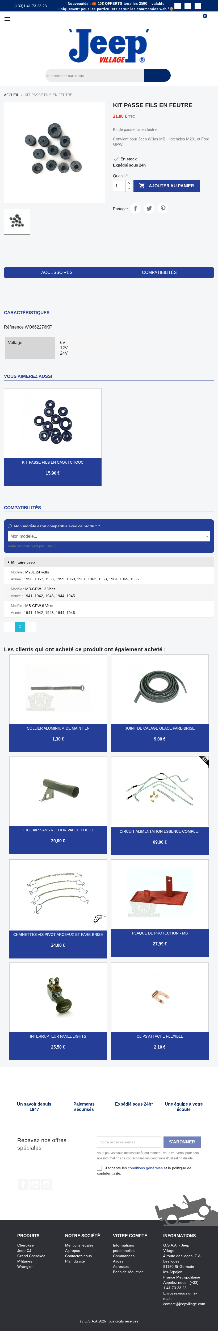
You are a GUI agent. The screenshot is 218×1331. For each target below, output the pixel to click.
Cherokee (25, 1245)
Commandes (124, 1256)
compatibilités (159, 272)
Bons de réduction (128, 1272)
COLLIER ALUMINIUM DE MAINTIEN (58, 728)
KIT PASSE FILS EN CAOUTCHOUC (52, 462)
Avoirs (118, 1261)
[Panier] (203, 19)
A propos (72, 1250)
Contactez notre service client (79, 546)
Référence (14, 327)
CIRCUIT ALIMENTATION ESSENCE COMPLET (160, 831)
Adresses (121, 1266)
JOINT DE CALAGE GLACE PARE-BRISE (160, 728)
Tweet (149, 208)
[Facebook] (177, 6)
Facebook (23, 1184)
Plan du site (75, 1261)
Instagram (46, 1184)
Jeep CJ (24, 1250)
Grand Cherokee (31, 1256)
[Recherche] (157, 75)
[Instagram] (188, 6)
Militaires (24, 1261)
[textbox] (109, 536)
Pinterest (163, 208)
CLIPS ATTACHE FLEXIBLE (160, 1036)
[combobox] (109, 536)
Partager (135, 208)
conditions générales (145, 1168)
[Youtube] (198, 6)
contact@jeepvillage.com (184, 1304)
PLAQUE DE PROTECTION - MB (160, 933)
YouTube (35, 1184)
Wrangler (25, 1266)
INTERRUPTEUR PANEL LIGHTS (58, 1036)
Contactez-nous (78, 1256)
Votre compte (130, 1235)
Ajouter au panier (166, 186)
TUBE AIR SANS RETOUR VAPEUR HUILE (58, 830)
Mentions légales (79, 1245)
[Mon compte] (211, 19)
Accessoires (57, 272)
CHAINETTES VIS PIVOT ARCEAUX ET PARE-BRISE (58, 934)
